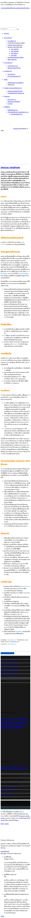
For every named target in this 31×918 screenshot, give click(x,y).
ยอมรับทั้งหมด (5, 851)
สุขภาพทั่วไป (14, 49)
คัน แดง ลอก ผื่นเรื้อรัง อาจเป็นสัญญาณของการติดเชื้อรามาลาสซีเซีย (15, 723)
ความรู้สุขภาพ (12, 41)
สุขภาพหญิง (15, 51)
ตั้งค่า (17, 820)
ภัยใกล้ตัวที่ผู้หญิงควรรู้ (14, 768)
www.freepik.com (12, 644)
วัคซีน (5, 80)
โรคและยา (7, 96)
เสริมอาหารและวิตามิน (14, 68)
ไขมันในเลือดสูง (24, 273)
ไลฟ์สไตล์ (7, 107)
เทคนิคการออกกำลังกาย (15, 45)
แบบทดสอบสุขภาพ (16, 114)
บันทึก (2, 916)
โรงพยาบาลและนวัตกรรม (15, 91)
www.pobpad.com (11, 640)
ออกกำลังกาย (26, 586)
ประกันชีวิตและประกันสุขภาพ (16, 93)
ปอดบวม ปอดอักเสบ (10, 167)
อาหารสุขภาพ (8, 63)
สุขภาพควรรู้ (8, 38)
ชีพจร (20, 376)
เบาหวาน (15, 344)
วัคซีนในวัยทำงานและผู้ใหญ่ (16, 83)
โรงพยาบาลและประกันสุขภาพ (13, 88)
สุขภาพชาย (14, 53)
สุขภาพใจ (14, 55)
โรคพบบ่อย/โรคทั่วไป (14, 102)
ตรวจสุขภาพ (8, 71)
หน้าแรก (6, 33)
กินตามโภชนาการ (13, 66)
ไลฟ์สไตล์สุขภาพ (13, 110)
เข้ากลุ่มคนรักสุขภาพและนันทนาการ (18, 112)
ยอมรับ (7, 824)
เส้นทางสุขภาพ (12, 60)
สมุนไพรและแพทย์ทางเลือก (16, 57)
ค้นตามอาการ (12, 100)
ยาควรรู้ (10, 104)
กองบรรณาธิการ (18, 129)
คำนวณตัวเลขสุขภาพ (14, 76)
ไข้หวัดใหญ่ (19, 631)
